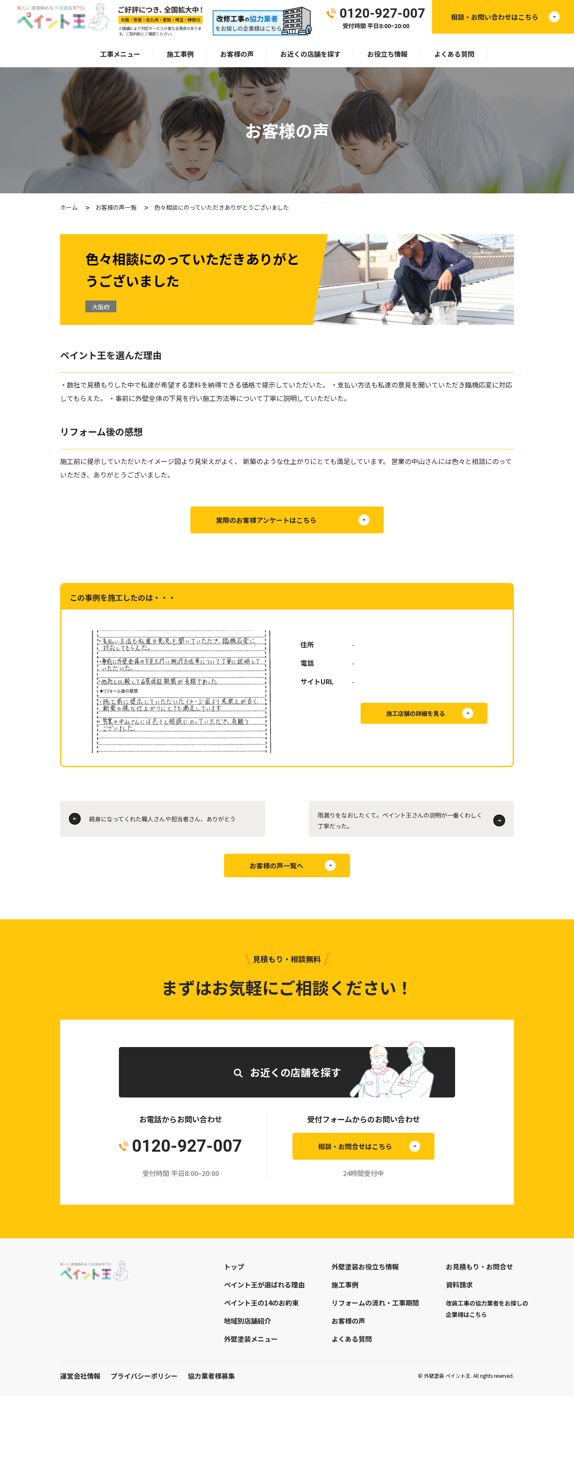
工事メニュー (120, 54)
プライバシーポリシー (144, 1376)
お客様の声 (237, 54)
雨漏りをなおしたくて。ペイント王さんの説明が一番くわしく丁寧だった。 (400, 820)
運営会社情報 (80, 1376)
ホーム (69, 207)
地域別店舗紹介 (247, 1321)
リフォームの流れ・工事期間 (375, 1303)
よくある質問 (454, 54)
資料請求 (459, 1284)
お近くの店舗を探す (310, 54)
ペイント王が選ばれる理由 (264, 1284)
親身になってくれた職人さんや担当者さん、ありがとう (162, 819)
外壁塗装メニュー (251, 1339)
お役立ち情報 (387, 54)
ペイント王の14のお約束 (261, 1303)
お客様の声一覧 (116, 207)
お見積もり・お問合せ (479, 1266)
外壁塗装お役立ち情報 (365, 1266)
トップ (234, 1266)
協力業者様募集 (211, 1376)
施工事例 (180, 54)
